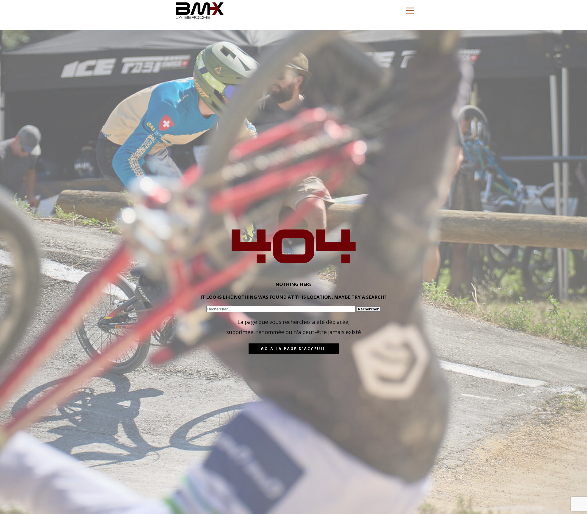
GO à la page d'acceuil (293, 348)
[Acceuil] (199, 10)
